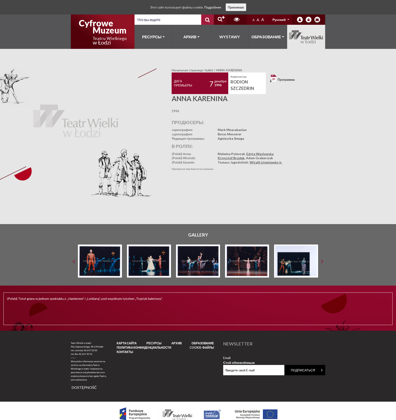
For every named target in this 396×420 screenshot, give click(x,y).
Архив (189, 36)
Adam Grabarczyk (259, 158)
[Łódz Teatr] (102, 31)
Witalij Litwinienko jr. (266, 162)
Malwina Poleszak (231, 154)
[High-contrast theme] (236, 19)
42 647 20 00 (90, 350)
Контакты (125, 352)
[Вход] (300, 19)
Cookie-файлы (202, 347)
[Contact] (317, 19)
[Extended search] (220, 19)
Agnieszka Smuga (231, 138)
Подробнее (212, 7)
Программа (286, 79)
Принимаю (236, 7)
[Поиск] (207, 19)
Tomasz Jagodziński (233, 162)
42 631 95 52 (85, 354)
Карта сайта (127, 343)
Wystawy (229, 36)
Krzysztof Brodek (231, 158)
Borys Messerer (230, 134)
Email (239, 358)
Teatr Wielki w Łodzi (306, 37)
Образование (266, 36)
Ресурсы (152, 36)
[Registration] (308, 19)
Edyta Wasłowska (260, 154)
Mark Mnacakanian (232, 130)
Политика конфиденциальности (144, 347)
